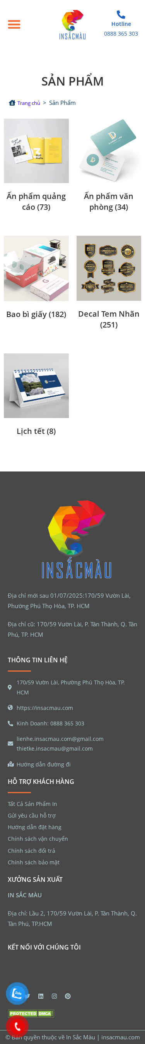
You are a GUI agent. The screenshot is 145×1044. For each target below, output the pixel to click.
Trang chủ (28, 102)
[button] (14, 24)
